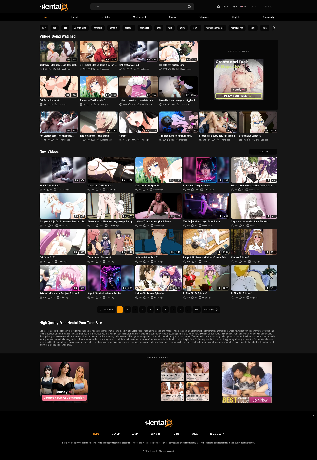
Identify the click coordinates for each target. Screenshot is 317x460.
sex (54, 28)
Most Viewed (139, 17)
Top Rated (105, 17)
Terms (175, 433)
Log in (253, 6)
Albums (172, 17)
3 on (265, 28)
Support (155, 433)
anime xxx (144, 28)
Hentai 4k (153, 451)
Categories (204, 17)
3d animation (80, 28)
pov (44, 28)
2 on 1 (196, 28)
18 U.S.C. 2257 (217, 433)
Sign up (268, 6)
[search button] (189, 7)
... (188, 309)
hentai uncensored (215, 28)
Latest (74, 17)
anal (159, 28)
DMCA (195, 433)
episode (129, 28)
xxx (65, 28)
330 (196, 309)
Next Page (208, 309)
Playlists (236, 17)
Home (46, 17)
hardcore (98, 28)
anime (182, 28)
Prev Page (108, 309)
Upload (225, 6)
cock (252, 28)
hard (170, 28)
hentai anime (237, 28)
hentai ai (114, 28)
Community (268, 17)
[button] (273, 28)
